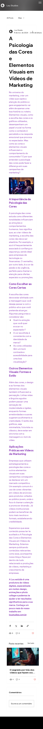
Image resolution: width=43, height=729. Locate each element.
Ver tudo (30, 643)
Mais (20, 18)
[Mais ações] (32, 31)
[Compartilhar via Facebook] (10, 626)
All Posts (10, 18)
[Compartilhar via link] (28, 626)
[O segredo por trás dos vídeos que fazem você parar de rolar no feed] (23, 657)
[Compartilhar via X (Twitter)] (16, 626)
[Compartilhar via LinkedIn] (22, 626)
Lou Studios (12, 5)
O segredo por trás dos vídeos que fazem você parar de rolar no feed (22, 671)
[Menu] (40, 2)
